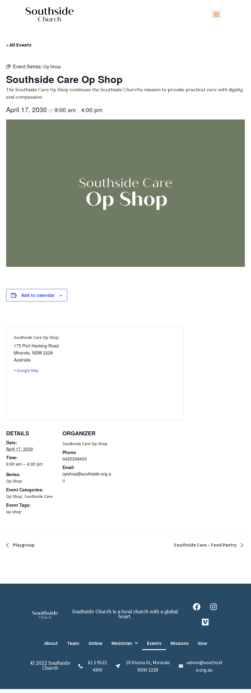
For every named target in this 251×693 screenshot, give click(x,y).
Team (73, 643)
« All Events (19, 45)
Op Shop (14, 481)
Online (95, 643)
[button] (216, 14)
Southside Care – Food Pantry (206, 545)
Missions (179, 643)
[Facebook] (196, 607)
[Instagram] (213, 607)
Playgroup (23, 545)
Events (154, 643)
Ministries (121, 643)
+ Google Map (26, 370)
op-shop (13, 511)
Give (202, 643)
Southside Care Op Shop (84, 443)
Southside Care (38, 496)
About (51, 643)
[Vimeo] (205, 622)
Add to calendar (37, 295)
